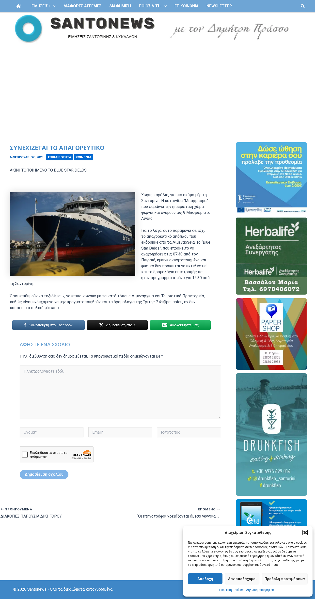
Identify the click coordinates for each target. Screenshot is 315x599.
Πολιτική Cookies (231, 590)
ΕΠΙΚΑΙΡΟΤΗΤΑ (59, 157)
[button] (305, 532)
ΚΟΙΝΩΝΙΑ (83, 157)
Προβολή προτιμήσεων (285, 579)
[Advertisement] (157, 81)
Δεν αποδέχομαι (242, 579)
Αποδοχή (205, 579)
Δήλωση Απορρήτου (260, 590)
